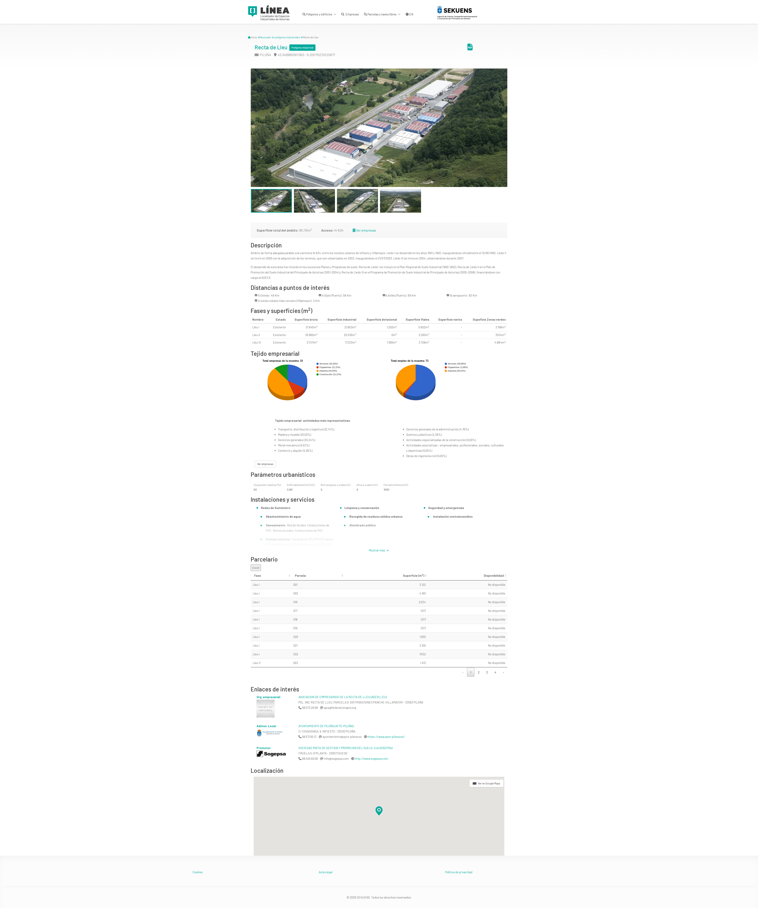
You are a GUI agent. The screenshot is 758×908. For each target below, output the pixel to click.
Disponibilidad (494, 575)
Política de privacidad (458, 872)
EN (411, 14)
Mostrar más (377, 550)
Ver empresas (365, 230)
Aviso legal (325, 872)
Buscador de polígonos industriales (280, 37)
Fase (257, 575)
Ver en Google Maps (489, 783)
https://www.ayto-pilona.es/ (386, 736)
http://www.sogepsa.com (371, 758)
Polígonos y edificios (319, 14)
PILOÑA (265, 55)
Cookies (197, 872)
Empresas (351, 14)
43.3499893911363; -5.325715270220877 (306, 55)
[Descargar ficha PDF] (470, 48)
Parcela (300, 575)
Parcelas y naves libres (382, 14)
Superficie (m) (413, 575)
